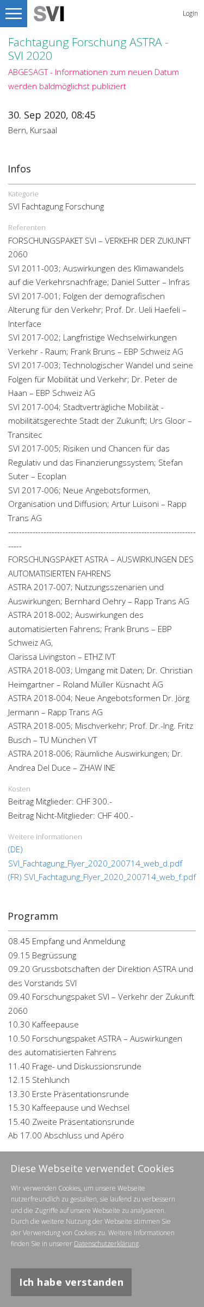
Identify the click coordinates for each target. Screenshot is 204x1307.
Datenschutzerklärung (106, 1243)
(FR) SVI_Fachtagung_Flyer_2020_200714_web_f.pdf (102, 876)
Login (190, 13)
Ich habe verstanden (71, 1282)
